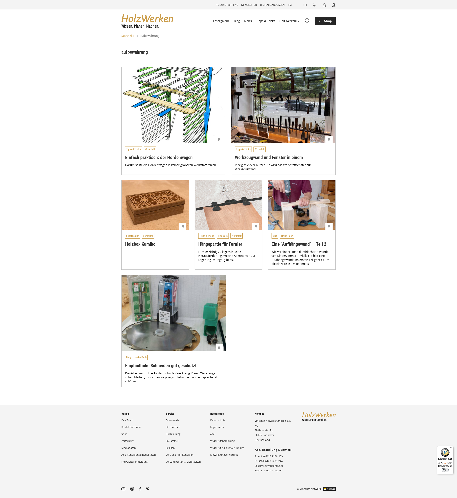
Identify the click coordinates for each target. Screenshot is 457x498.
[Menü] (451, 448)
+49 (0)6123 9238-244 (270, 461)
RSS (290, 4)
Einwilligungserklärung (224, 454)
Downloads (172, 420)
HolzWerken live (227, 4)
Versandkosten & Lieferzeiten (183, 461)
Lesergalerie (221, 21)
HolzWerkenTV (289, 21)
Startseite (127, 36)
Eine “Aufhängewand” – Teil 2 (299, 244)
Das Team (127, 420)
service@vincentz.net (270, 465)
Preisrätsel (172, 441)
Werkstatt (150, 149)
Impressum (217, 427)
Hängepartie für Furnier (220, 244)
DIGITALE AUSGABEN (272, 4)
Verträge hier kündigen (180, 454)
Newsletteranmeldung (134, 461)
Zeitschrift (127, 441)
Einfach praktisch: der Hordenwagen (159, 157)
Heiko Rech (287, 235)
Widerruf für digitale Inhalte (227, 448)
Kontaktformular (131, 427)
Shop (328, 21)
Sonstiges (148, 235)
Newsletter (249, 4)
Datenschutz (217, 420)
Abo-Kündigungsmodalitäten (138, 454)
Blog (237, 21)
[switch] (445, 470)
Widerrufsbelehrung (222, 441)
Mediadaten (128, 448)
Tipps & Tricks (265, 21)
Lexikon (170, 448)
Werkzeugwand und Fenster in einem (269, 157)
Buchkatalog (173, 434)
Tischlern (223, 235)
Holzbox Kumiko (140, 244)
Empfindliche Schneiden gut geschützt (161, 365)
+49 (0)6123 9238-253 (270, 456)
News (248, 21)
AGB (212, 434)
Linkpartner (173, 427)
